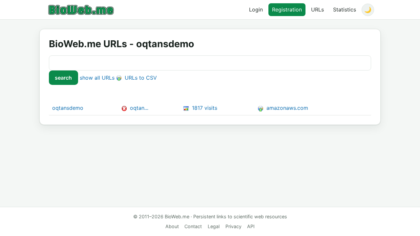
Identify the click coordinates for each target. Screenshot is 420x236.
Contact (193, 226)
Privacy (233, 226)
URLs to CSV (140, 77)
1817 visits (203, 108)
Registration (287, 9)
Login (256, 9)
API (251, 226)
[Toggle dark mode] (368, 10)
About (172, 226)
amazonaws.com (286, 108)
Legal (214, 226)
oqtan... (139, 108)
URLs (317, 9)
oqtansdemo (67, 108)
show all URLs (97, 77)
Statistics (344, 9)
